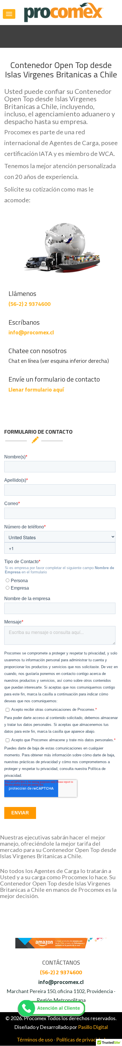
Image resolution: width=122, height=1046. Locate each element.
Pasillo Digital (93, 1027)
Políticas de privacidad (80, 1039)
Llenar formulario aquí (36, 389)
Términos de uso (35, 1039)
